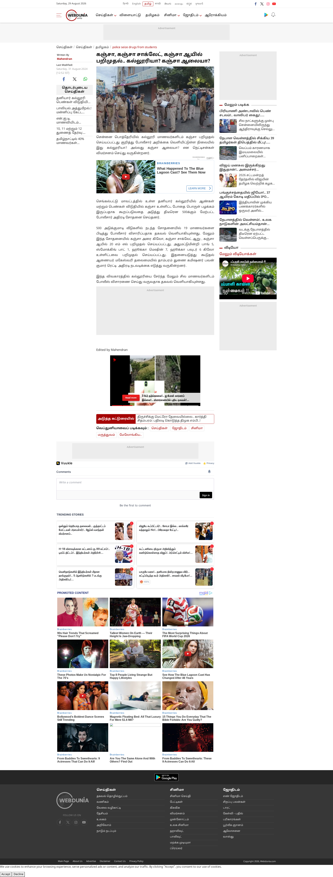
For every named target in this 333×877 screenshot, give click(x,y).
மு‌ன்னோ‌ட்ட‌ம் (179, 819)
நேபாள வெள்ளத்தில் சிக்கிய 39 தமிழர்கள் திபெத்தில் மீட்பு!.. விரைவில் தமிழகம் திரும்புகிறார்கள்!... (246, 140)
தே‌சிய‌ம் (102, 813)
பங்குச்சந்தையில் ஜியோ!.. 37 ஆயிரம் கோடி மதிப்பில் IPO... (244, 195)
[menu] (59, 15)
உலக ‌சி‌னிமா (179, 825)
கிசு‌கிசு (175, 808)
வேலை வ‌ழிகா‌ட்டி (109, 808)
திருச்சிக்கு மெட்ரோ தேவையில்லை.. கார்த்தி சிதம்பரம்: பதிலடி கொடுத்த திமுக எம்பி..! (171, 419)
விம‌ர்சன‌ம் (177, 813)
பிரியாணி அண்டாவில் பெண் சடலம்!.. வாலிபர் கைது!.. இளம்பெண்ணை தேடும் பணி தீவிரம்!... (245, 113)
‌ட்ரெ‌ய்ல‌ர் (176, 848)
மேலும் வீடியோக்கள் (237, 254)
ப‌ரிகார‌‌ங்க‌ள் (232, 819)
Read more (130, 397)
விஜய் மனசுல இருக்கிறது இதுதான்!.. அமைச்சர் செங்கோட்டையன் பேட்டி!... (242, 168)
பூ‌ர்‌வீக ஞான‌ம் (233, 825)
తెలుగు (167, 3)
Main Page (63, 861)
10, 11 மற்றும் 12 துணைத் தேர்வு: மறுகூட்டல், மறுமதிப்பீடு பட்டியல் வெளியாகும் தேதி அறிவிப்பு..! (73, 131)
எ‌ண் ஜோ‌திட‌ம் (233, 796)
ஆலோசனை (231, 831)
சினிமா (170, 15)
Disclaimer (105, 861)
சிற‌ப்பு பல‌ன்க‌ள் (234, 802)
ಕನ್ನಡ (189, 3)
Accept (5, 874)
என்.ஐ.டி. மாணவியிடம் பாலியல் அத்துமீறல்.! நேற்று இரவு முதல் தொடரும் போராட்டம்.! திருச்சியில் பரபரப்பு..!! (74, 121)
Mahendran (64, 59)
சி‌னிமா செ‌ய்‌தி (180, 796)
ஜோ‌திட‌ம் (190, 15)
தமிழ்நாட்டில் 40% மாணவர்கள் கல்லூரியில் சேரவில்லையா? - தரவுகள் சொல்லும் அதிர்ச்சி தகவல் (72, 141)
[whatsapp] (85, 79)
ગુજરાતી (199, 3)
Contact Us (120, 861)
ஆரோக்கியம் (216, 15)
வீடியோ (231, 248)
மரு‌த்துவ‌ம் (106, 435)
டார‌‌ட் (226, 808)
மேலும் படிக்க (236, 105)
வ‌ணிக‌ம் (103, 802)
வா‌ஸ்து (228, 837)
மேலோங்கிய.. (130, 435)
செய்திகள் (104, 15)
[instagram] (268, 3)
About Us (77, 861)
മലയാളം (179, 3)
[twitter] (261, 3)
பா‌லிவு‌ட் (176, 837)
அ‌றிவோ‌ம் (104, 825)
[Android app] (166, 777)
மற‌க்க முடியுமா (180, 842)
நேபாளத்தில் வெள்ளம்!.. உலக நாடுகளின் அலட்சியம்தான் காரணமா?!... (245, 222)
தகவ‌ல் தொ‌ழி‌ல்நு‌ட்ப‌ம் (112, 796)
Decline (18, 874)
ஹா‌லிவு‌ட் (177, 831)
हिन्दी (126, 3)
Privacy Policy (136, 861)
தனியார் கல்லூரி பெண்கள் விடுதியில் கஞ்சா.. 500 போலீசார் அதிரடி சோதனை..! (74, 100)
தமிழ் (147, 3)
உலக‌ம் (101, 819)
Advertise (91, 861)
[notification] (273, 14)
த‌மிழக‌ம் (152, 15)
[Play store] (266, 14)
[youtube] (274, 3)
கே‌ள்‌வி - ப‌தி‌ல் (233, 813)
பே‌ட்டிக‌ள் (176, 802)
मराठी (158, 3)
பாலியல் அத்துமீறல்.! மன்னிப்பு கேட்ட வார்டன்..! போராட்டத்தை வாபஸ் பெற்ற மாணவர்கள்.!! (73, 110)
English (136, 3)
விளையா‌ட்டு (130, 15)
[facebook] (255, 3)
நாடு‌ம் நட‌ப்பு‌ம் (106, 831)
